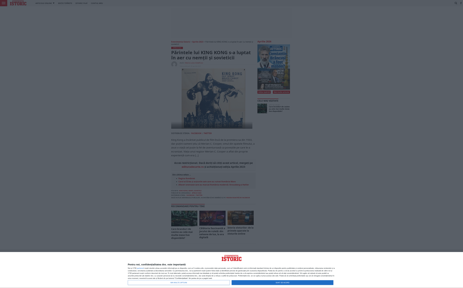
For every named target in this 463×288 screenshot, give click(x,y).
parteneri (140, 268)
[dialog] (231, 270)
